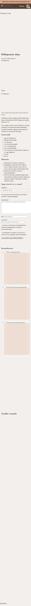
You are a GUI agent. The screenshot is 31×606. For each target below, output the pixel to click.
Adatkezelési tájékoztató (11, 555)
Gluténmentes (9, 113)
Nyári (5, 571)
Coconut (16, 600)
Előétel (3, 458)
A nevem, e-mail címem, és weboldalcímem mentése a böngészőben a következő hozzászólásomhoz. (13, 227)
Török (6, 494)
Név (2, 217)
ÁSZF (5, 553)
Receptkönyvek (8, 547)
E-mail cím (4, 220)
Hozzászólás (5, 200)
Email (4, 387)
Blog (5, 549)
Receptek (6, 545)
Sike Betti (4, 59)
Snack (3, 113)
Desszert (6, 573)
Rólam (6, 543)
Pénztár (6, 551)
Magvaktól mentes (18, 113)
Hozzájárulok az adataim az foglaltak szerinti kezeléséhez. (14, 234)
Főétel (3, 417)
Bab (24, 113)
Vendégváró (7, 575)
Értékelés (4, 188)
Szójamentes (12, 494)
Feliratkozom (7, 393)
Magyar (7, 454)
